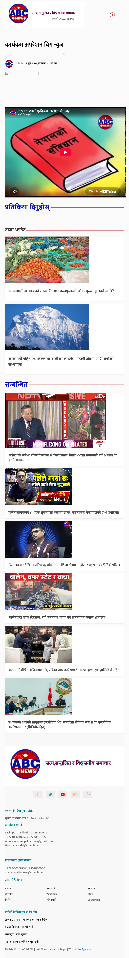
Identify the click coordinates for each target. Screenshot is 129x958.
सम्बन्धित (16, 384)
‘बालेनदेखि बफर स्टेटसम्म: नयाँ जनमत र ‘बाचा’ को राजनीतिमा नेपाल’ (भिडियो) (57, 617)
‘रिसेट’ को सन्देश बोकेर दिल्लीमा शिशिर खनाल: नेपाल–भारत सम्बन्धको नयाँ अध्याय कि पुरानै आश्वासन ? (62, 458)
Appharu (86, 949)
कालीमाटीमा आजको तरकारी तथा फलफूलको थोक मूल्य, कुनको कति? (61, 291)
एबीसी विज (51, 894)
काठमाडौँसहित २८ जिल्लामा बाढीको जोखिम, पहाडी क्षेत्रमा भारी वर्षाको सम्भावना (61, 362)
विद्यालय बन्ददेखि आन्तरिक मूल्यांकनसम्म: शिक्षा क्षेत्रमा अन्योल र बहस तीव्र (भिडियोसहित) (64, 565)
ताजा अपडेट (15, 230)
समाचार (9, 894)
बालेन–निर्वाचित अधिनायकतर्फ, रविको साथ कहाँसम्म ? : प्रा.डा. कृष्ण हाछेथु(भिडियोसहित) (64, 670)
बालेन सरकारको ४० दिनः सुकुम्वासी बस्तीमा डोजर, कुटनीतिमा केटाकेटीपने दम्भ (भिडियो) (63, 512)
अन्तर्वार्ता (50, 888)
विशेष (8, 900)
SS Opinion (94, 900)
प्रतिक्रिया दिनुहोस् (27, 207)
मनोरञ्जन (92, 888)
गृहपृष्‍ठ (8, 888)
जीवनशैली (51, 900)
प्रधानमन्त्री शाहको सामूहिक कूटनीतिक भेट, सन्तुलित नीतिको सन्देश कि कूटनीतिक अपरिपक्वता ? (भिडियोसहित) (59, 725)
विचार (90, 894)
